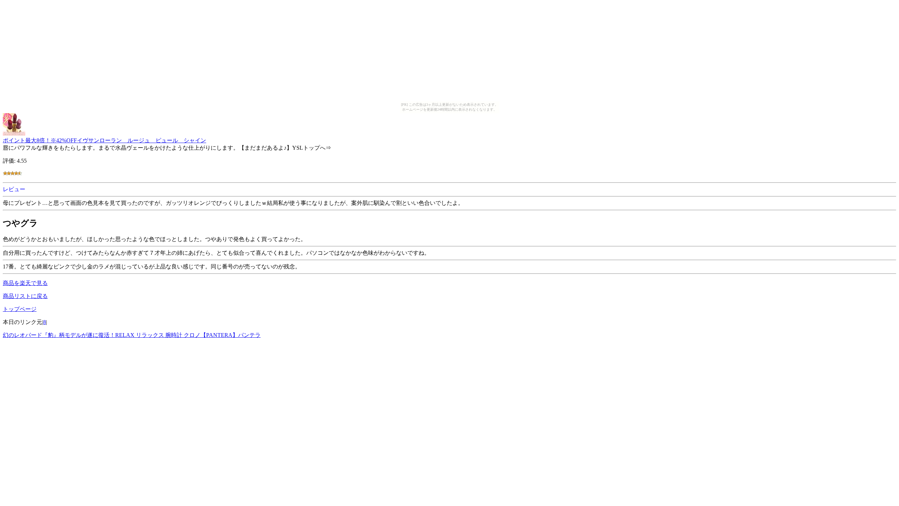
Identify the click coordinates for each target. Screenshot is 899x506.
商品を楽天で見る (25, 283)
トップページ (20, 309)
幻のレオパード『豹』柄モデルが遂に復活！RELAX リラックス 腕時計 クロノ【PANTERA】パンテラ (132, 335)
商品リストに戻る (25, 296)
